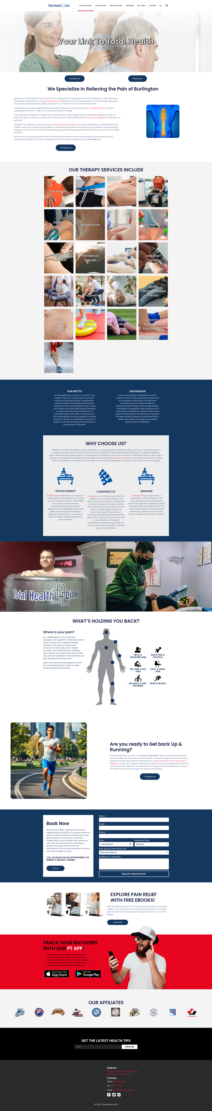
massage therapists (122, 458)
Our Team (141, 5)
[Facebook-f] (109, 1094)
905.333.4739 (116, 1085)
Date (101, 840)
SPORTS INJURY (158, 683)
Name (102, 816)
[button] (167, 5)
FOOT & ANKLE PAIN (157, 670)
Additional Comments (110, 857)
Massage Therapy (140, 495)
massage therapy (96, 108)
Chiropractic (100, 5)
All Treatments (85, 5)
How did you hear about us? (113, 849)
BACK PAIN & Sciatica (158, 656)
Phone (102, 832)
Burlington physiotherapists (64, 124)
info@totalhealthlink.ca (123, 1090)
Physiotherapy (115, 5)
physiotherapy (162, 761)
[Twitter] (114, 1094)
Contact (152, 5)
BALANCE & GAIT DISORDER (138, 684)
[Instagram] (119, 1094)
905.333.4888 (119, 1081)
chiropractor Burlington (49, 101)
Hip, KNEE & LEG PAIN (138, 670)
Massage (130, 5)
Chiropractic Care (95, 496)
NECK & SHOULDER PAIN (138, 656)
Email (102, 824)
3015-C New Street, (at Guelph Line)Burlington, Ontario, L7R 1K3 (122, 1072)
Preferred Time (142, 840)
